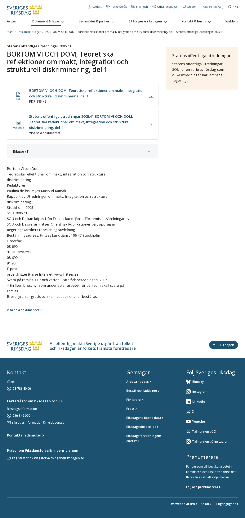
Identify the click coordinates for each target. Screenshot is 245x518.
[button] (48, 21)
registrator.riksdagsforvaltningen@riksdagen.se (48, 458)
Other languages (167, 6)
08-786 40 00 (22, 388)
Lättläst (97, 6)
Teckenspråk (119, 6)
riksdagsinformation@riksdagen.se (38, 422)
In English (142, 6)
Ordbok (191, 6)
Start (10, 32)
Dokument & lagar (29, 32)
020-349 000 (21, 415)
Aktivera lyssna (212, 6)
